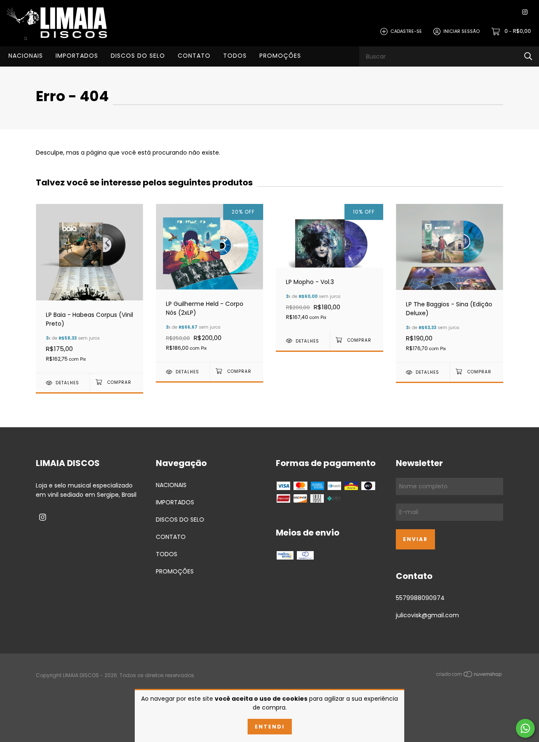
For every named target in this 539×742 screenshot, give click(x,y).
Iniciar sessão (461, 31)
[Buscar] (528, 56)
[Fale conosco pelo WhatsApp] (525, 728)
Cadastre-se (406, 31)
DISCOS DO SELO (138, 55)
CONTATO (194, 55)
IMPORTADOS (77, 55)
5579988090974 (420, 598)
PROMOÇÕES (280, 55)
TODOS (235, 55)
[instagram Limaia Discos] (525, 12)
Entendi (270, 726)
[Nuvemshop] (469, 676)
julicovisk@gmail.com (427, 615)
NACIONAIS (25, 55)
